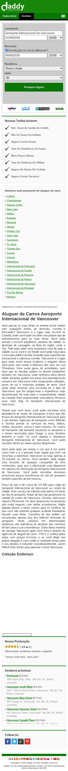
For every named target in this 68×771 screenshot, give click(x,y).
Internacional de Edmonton (21, 266)
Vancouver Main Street (19, 698)
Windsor (11, 296)
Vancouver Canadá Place (21, 720)
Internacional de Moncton (20, 275)
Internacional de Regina (19, 279)
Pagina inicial (9, 16)
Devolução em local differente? (28, 50)
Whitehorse (13, 261)
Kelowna (11, 218)
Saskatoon (12, 240)
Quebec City (13, 231)
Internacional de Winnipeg (20, 288)
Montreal (11, 222)
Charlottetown (14, 200)
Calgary (11, 196)
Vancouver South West (19, 686)
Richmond (12, 675)
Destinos (26, 16)
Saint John (12, 235)
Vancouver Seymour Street (22, 709)
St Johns (11, 244)
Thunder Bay (13, 248)
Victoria (11, 257)
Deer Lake (12, 209)
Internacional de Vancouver (21, 283)
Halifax (10, 213)
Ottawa (10, 226)
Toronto (11, 253)
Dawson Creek (14, 205)
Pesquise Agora (34, 87)
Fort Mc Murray (15, 292)
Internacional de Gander (19, 270)
